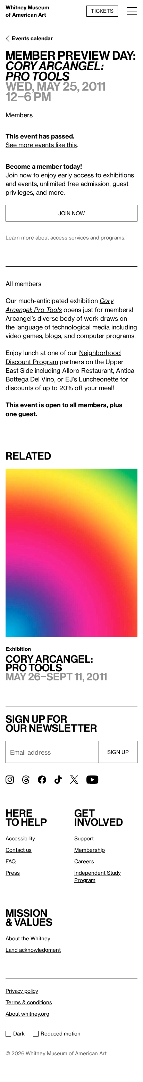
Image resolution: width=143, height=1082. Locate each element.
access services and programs (87, 237)
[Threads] (26, 779)
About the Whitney (28, 938)
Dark (19, 1033)
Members (19, 114)
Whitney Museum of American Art (27, 11)
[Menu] (132, 11)
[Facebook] (42, 779)
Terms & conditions (29, 1002)
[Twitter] (74, 779)
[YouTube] (92, 779)
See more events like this (41, 144)
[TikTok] (58, 779)
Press (13, 873)
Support (84, 838)
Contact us (19, 850)
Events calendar (32, 38)
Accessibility (20, 838)
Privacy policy (22, 991)
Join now (71, 213)
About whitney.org (27, 1013)
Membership (89, 850)
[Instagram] (9, 779)
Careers (84, 861)
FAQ (11, 861)
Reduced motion (61, 1033)
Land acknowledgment (33, 950)
